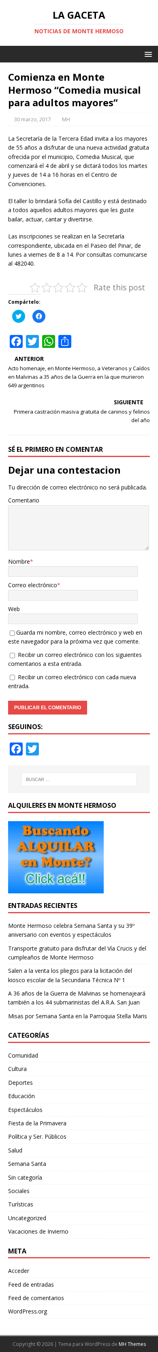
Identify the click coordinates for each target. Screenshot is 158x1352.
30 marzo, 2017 (32, 119)
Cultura (17, 1069)
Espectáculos (25, 1110)
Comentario (23, 500)
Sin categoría (25, 1177)
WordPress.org (27, 1311)
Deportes (20, 1082)
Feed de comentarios (36, 1298)
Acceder (18, 1271)
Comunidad (23, 1055)
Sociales (19, 1191)
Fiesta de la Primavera (37, 1123)
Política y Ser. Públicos (37, 1136)
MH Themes (132, 1344)
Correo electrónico (32, 585)
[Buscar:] (79, 779)
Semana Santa (27, 1163)
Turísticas (20, 1204)
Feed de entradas (31, 1284)
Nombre (19, 561)
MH (66, 119)
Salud (15, 1150)
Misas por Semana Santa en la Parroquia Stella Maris (77, 1016)
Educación (21, 1096)
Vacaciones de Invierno (38, 1231)
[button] (147, 54)
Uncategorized (27, 1218)
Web (14, 609)
